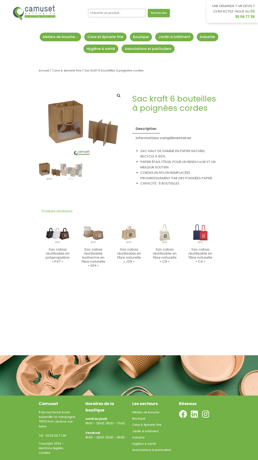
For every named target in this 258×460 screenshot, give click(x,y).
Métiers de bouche (145, 412)
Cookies (44, 453)
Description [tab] (146, 128)
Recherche (159, 13)
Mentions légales (51, 448)
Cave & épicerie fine (66, 70)
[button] (118, 95)
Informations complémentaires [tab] (163, 138)
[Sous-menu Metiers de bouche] (77, 37)
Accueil (44, 70)
